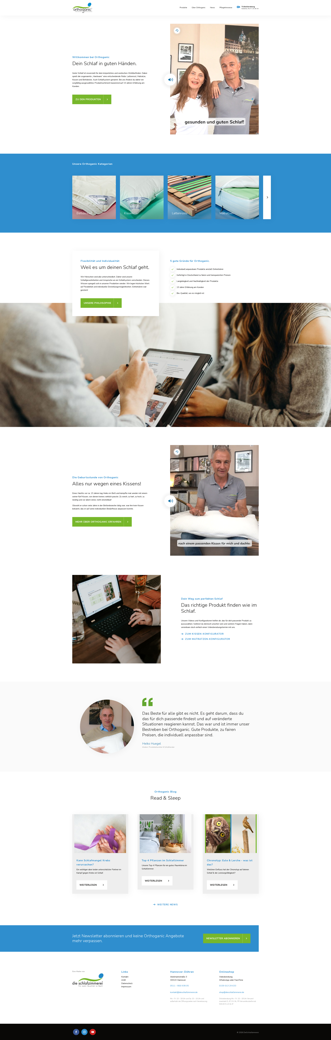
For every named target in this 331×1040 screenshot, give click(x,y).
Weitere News (167, 904)
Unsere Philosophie (97, 303)
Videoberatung (250, 7)
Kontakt (124, 976)
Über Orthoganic (198, 7)
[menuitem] (183, 7)
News (212, 7)
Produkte (183, 7)
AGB (123, 980)
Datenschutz (127, 983)
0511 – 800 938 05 (179, 985)
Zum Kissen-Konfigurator (204, 633)
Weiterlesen (88, 884)
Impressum (126, 986)
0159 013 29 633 (227, 985)
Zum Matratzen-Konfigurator (207, 639)
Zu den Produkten (88, 99)
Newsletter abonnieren (223, 938)
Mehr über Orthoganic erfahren (98, 521)
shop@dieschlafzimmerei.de (231, 992)
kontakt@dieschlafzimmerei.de (184, 992)
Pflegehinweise (226, 7)
